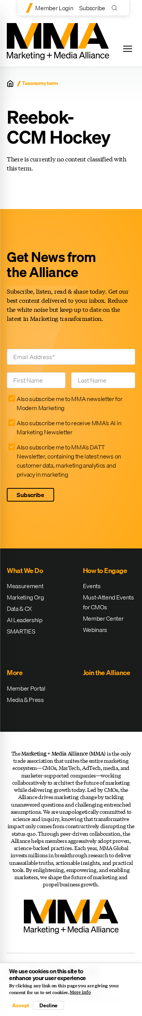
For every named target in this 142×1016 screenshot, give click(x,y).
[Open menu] (127, 48)
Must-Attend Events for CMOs (108, 602)
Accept (20, 1005)
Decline (48, 1005)
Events (92, 586)
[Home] (10, 83)
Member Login (54, 8)
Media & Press (25, 700)
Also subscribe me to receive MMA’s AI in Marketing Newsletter (69, 427)
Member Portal (26, 688)
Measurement (25, 586)
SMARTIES (21, 631)
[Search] (116, 7)
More (14, 672)
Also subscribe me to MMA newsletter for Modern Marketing (70, 403)
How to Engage (105, 570)
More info (80, 992)
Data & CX (19, 608)
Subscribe (92, 8)
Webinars (95, 630)
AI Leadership (24, 620)
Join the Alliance (106, 672)
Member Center (103, 618)
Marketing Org (25, 597)
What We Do (25, 570)
